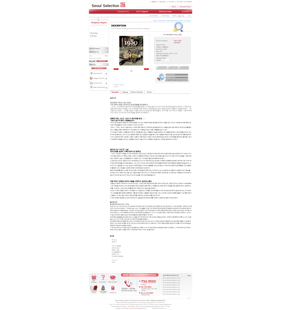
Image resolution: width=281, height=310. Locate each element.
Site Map (174, 15)
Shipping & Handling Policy (158, 300)
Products (122, 300)
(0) (189, 15)
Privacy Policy (146, 300)
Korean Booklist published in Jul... (171, 285)
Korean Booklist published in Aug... (172, 282)
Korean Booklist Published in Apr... (172, 291)
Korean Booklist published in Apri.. (172, 280)
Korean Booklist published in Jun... (172, 287)
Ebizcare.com (162, 308)
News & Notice (165, 15)
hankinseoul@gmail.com (165, 304)
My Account (134, 300)
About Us (127, 300)
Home (117, 300)
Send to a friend (119, 84)
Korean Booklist (154, 15)
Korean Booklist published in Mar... (172, 294)
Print (116, 86)
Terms (139, 300)
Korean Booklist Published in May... (172, 289)
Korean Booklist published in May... (172, 278)
